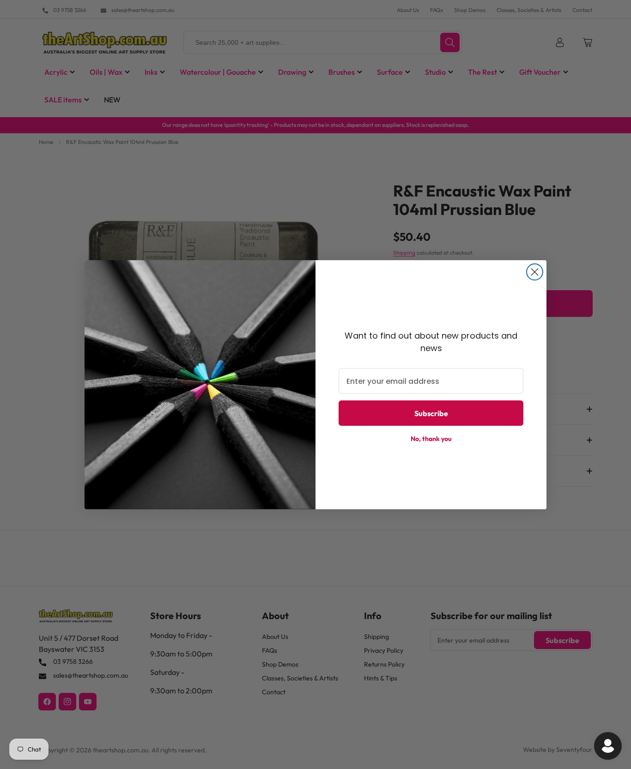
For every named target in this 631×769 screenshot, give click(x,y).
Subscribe (431, 413)
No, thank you (431, 439)
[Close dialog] (535, 272)
